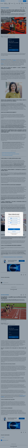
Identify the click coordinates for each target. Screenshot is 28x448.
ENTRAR (14, 229)
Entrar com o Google (14, 220)
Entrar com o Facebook (15, 222)
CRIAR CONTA (14, 231)
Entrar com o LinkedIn (14, 218)
